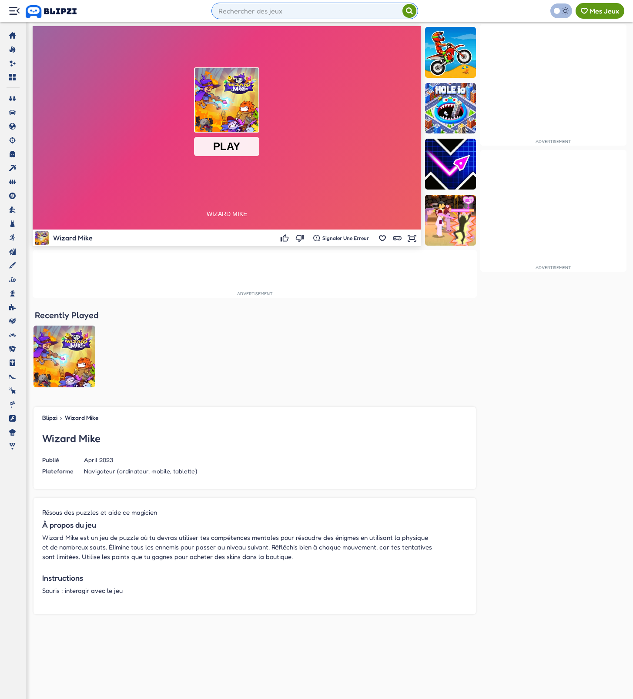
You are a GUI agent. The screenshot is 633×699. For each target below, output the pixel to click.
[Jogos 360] (57, 11)
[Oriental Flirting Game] (450, 220)
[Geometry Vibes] (450, 164)
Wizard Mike (82, 417)
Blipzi (49, 417)
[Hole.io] (450, 108)
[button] (382, 238)
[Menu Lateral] (14, 11)
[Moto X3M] (450, 52)
